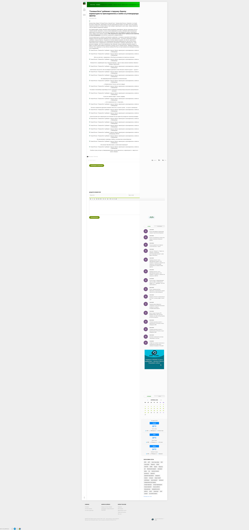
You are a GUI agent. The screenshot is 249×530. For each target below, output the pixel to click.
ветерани (160, 468)
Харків (155, 466)
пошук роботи (156, 486)
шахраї (145, 493)
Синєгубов (146, 464)
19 (151, 410)
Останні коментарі (89, 510)
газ (149, 471)
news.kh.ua (92, 4)
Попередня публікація (97, 165)
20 (154, 410)
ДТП (149, 462)
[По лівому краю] (97, 199)
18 (148, 410)
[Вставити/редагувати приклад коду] (112, 199)
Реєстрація (120, 508)
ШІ (144, 468)
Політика (96, 156)
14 (157, 408)
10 (145, 408)
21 (157, 410)
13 (154, 408)
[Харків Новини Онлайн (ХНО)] (84, 4)
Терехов (153, 464)
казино (145, 477)
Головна (98, 4)
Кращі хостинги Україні (106, 506)
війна (145, 471)
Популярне (159, 226)
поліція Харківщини (157, 484)
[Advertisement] (127, 179)
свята (150, 491)
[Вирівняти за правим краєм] (101, 199)
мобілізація (146, 480)
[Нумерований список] (105, 199)
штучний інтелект (153, 493)
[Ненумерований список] (103, 199)
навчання (161, 480)
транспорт (156, 491)
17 (145, 410)
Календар (149, 396)
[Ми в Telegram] (15, 529)
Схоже (149, 226)
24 (145, 412)
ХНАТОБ (146, 466)
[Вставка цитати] (110, 199)
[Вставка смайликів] (108, 199)
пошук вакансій (147, 486)
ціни (161, 491)
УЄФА (157, 464)
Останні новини (88, 508)
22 (160, 410)
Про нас (120, 514)
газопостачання (155, 471)
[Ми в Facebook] (17, 529)
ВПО (145, 462)
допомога (146, 473)
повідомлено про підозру (150, 482)
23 (163, 410)
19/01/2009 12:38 (92, 18)
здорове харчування (149, 475)
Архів (160, 396)
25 (148, 412)
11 (148, 408)
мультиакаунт (154, 480)
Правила (120, 506)
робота (146, 491)
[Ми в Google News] (20, 529)
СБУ (162, 462)
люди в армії (157, 477)
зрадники (157, 475)
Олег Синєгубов (155, 462)
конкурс (151, 477)
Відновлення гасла (122, 510)
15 (160, 408)
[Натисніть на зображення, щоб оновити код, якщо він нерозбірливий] (151, 217)
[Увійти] (84, 9)
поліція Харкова (147, 484)
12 (151, 408)
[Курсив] (92, 199)
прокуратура (147, 489)
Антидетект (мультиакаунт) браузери (107, 509)
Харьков (161, 466)
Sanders (154, 160)
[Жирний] (90, 199)
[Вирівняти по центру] (99, 199)
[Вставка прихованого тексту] (116, 199)
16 (163, 408)
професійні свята (156, 489)
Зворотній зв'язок (122, 512)
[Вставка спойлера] (114, 199)
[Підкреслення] (94, 199)
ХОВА (151, 466)
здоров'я (153, 473)
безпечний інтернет (151, 468)
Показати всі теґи (148, 496)
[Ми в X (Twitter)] (12, 529)
